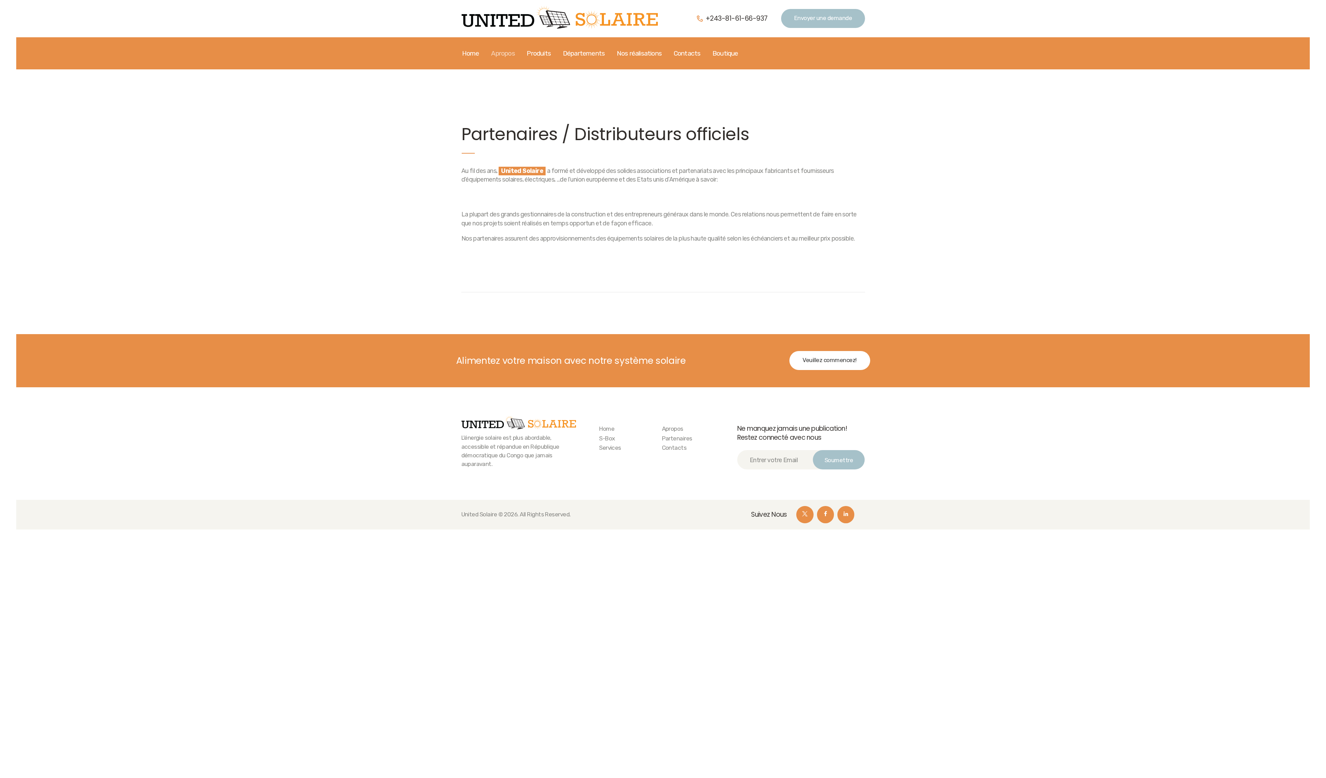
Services (610, 447)
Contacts (674, 447)
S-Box (607, 438)
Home (606, 428)
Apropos (672, 428)
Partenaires (677, 438)
